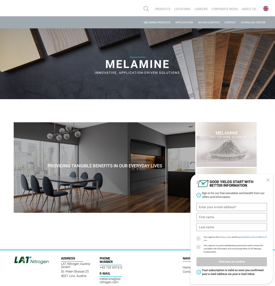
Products (162, 9)
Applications (184, 22)
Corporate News (225, 9)
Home (187, 267)
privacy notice (225, 237)
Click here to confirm (232, 261)
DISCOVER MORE (226, 159)
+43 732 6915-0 (111, 267)
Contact (230, 22)
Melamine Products (157, 22)
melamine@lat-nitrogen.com (110, 280)
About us (249, 9)
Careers (201, 9)
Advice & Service (209, 22)
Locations (182, 9)
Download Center (253, 22)
